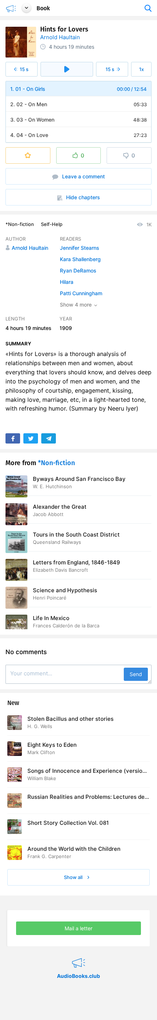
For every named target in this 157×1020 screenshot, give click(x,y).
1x (141, 69)
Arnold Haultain (60, 37)
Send (136, 674)
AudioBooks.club (78, 953)
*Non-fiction (19, 224)
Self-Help (51, 224)
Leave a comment (83, 176)
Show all (74, 877)
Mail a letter (78, 928)
